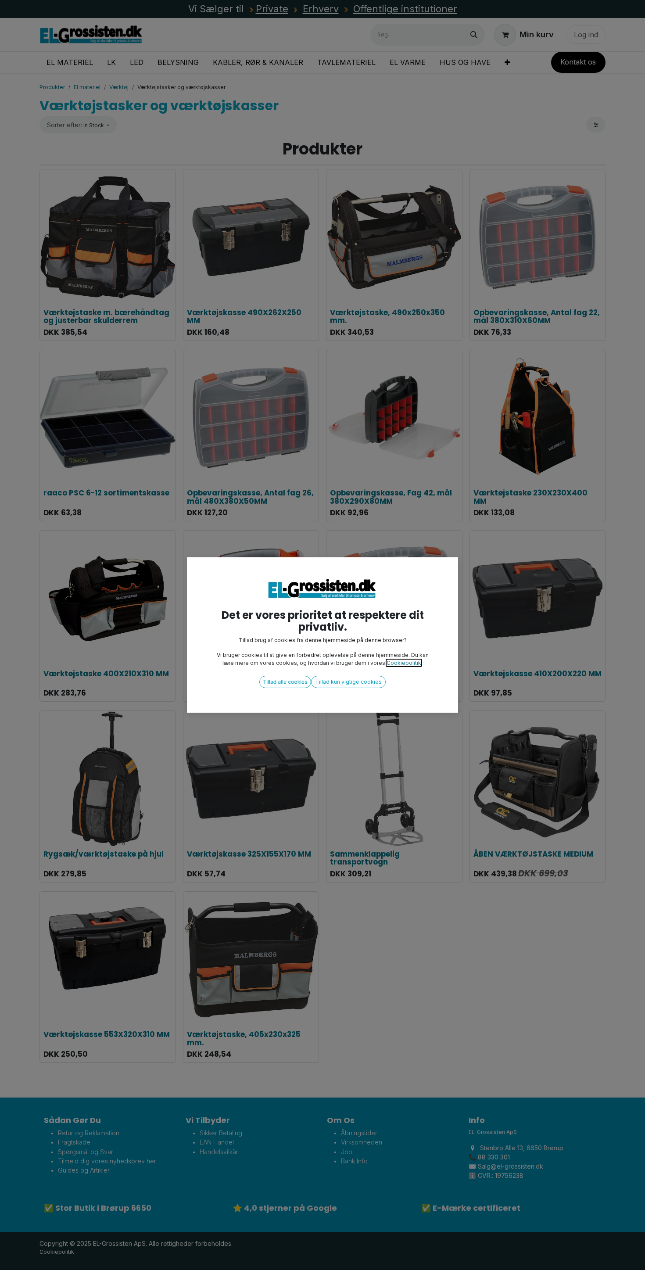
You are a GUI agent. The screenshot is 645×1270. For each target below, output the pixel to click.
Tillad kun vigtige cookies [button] (348, 681)
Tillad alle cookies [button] (285, 681)
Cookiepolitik (404, 663)
